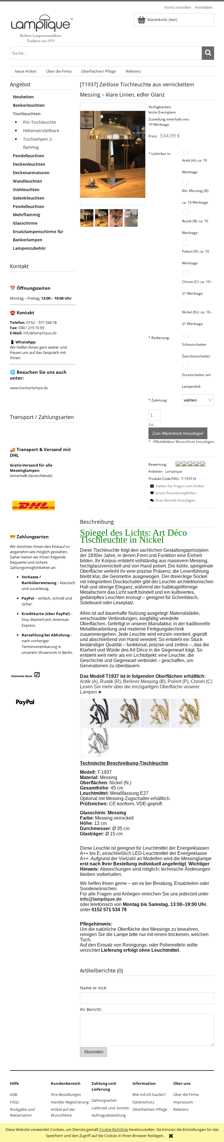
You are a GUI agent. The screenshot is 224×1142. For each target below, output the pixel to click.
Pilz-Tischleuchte (39, 122)
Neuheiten (23, 96)
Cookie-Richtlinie (113, 1129)
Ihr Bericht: (91, 1009)
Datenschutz (143, 1102)
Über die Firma (186, 1094)
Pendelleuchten (28, 155)
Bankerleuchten (29, 105)
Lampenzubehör (29, 248)
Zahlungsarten (104, 1100)
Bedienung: (159, 337)
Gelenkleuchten (28, 198)
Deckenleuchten (29, 164)
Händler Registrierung (70, 1102)
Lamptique (173, 471)
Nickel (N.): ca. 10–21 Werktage (197, 318)
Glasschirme (25, 223)
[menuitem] (25, 71)
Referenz (180, 1109)
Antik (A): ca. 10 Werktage (194, 166)
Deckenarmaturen (31, 172)
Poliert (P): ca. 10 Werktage (195, 257)
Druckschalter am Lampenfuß (196, 380)
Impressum (183, 1102)
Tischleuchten (27, 113)
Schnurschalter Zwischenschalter (196, 350)
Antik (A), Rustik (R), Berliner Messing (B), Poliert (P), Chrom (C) (146, 681)
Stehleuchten (26, 189)
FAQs (14, 1102)
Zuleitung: (157, 400)
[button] (176, 485)
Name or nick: (93, 988)
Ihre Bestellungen (66, 1094)
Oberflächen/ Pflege (149, 1109)
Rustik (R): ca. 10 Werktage (195, 227)
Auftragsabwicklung (109, 1115)
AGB (13, 1094)
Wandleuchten (27, 181)
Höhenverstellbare (41, 130)
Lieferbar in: (159, 153)
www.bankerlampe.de (29, 387)
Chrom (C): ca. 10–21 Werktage (197, 287)
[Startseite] (41, 27)
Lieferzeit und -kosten (110, 1107)
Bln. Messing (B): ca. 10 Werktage (195, 196)
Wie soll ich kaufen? (149, 1094)
